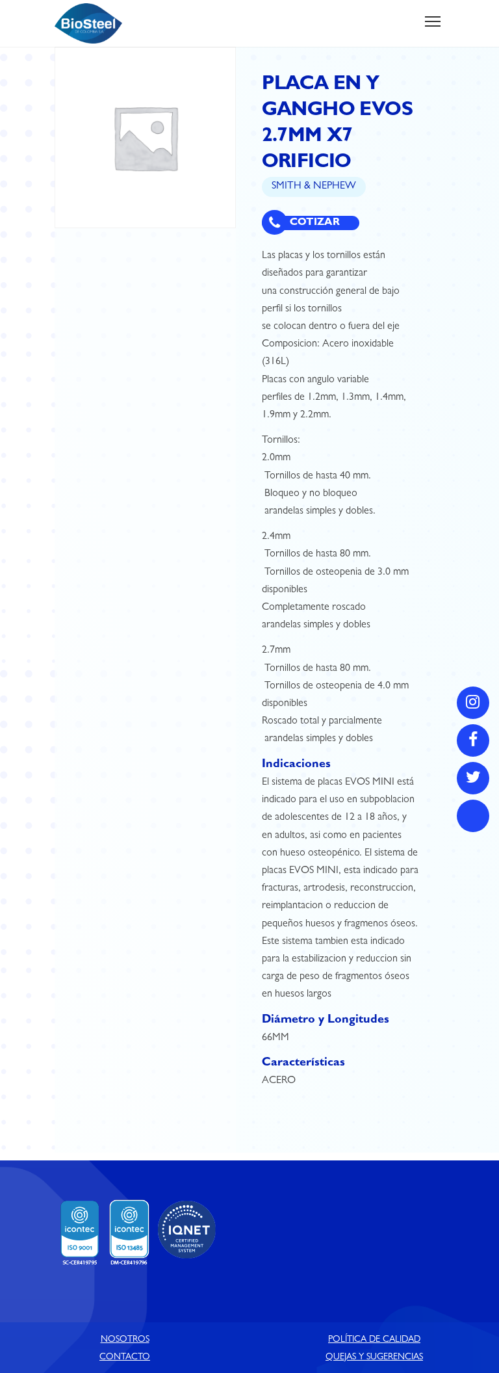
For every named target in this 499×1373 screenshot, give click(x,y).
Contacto (124, 1357)
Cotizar (313, 223)
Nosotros (125, 1339)
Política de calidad (374, 1339)
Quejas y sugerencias (374, 1357)
